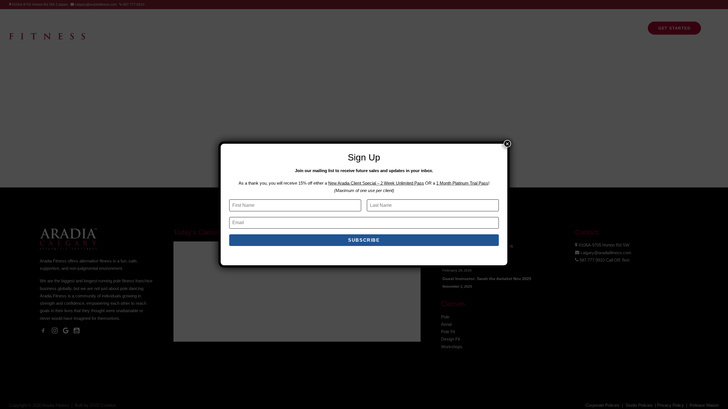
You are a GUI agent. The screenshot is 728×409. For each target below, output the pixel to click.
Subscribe (364, 240)
